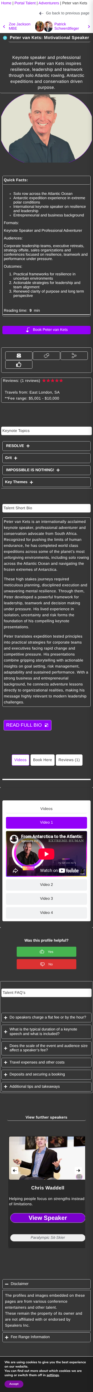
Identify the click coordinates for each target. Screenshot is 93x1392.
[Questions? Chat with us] (46, 355)
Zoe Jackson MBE (20, 26)
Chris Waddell (47, 1188)
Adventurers (49, 3)
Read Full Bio (24, 725)
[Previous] (14, 1170)
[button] (18, 355)
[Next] (78, 1170)
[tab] (46, 822)
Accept (14, 1384)
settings (52, 1375)
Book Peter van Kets (50, 330)
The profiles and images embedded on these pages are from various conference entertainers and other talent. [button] (45, 1302)
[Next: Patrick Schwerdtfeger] (48, 26)
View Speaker (48, 1217)
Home (6, 3)
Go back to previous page (67, 13)
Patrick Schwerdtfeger (66, 26)
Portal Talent (25, 3)
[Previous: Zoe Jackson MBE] (4, 26)
